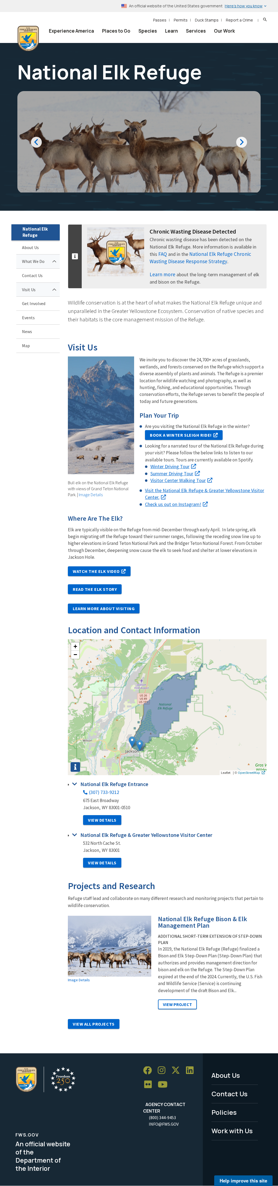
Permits (181, 20)
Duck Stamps (207, 20)
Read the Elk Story (95, 589)
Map (26, 345)
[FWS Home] (28, 39)
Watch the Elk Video (96, 571)
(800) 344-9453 (162, 1117)
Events (28, 317)
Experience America (71, 31)
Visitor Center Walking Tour (178, 480)
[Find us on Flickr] (150, 1085)
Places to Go (116, 31)
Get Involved (33, 303)
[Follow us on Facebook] (149, 1070)
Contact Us (32, 275)
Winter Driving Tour (169, 466)
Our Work (224, 31)
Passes (159, 20)
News (27, 331)
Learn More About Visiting (104, 608)
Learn (171, 31)
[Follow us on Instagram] (163, 1070)
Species (147, 31)
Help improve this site (243, 1180)
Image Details (91, 494)
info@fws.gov (164, 1124)
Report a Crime (239, 20)
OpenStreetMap (249, 772)
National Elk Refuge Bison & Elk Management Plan (202, 922)
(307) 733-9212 (104, 792)
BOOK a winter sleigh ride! (181, 435)
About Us (30, 247)
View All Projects (94, 1024)
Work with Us (232, 1130)
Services (196, 31)
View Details (102, 820)
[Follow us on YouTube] (164, 1085)
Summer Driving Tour (171, 473)
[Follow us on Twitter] (177, 1070)
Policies (224, 1112)
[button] (139, 745)
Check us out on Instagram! (173, 504)
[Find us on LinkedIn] (191, 1070)
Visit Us (29, 289)
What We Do (33, 261)
